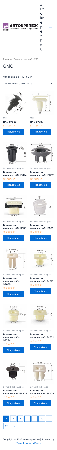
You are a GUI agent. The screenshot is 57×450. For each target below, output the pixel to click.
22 (6, 426)
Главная (7, 59)
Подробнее (13, 131)
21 (49, 418)
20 (41, 418)
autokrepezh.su (42, 27)
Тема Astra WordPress (28, 443)
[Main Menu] (51, 27)
